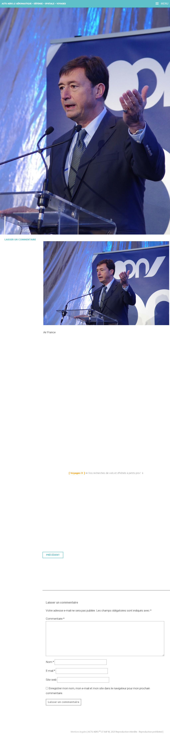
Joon (10, 75)
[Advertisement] (107, 380)
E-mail (50, 670)
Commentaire (55, 618)
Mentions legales (78, 732)
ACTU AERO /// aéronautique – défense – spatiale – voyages (34, 3)
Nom (50, 662)
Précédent (53, 555)
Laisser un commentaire (20, 240)
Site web (51, 679)
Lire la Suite (15, 97)
